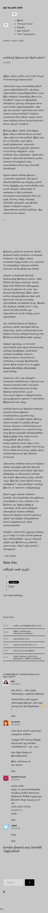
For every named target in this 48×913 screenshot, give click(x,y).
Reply (13, 716)
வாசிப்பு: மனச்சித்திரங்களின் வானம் (27, 626)
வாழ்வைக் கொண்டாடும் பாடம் (25, 645)
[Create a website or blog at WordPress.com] (4, 892)
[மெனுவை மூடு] (14, 14)
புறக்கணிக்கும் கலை (21, 639)
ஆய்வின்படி (15, 185)
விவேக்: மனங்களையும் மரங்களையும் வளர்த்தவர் (23, 632)
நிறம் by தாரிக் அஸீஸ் (13, 7)
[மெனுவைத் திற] (6, 25)
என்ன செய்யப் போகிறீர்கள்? (24, 651)
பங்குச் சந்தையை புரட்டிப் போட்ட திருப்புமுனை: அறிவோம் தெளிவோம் (27, 657)
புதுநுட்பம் (30, 532)
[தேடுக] (29, 882)
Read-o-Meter (10, 436)
